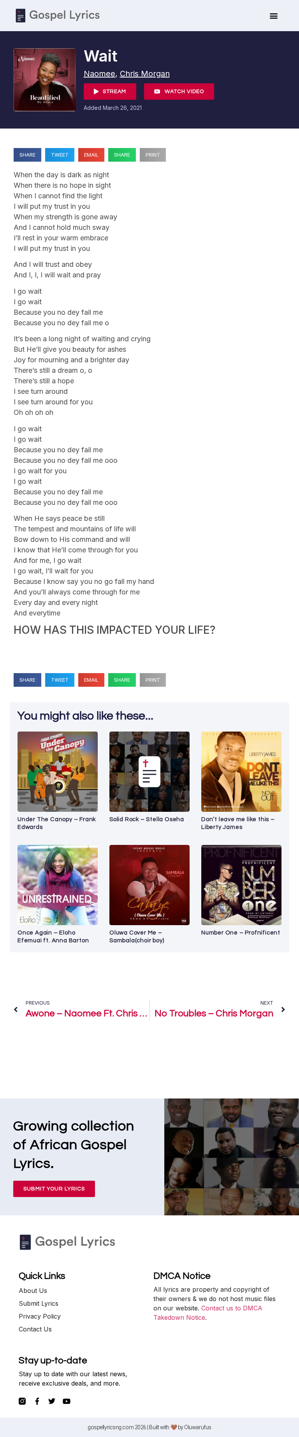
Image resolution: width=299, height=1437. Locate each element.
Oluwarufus (197, 1427)
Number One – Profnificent (240, 933)
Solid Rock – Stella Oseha (146, 819)
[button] (273, 15)
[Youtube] (66, 1401)
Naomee (99, 73)
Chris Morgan (145, 73)
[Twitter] (51, 1401)
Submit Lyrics (38, 1303)
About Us (33, 1290)
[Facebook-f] (36, 1401)
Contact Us (35, 1329)
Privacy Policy (40, 1316)
